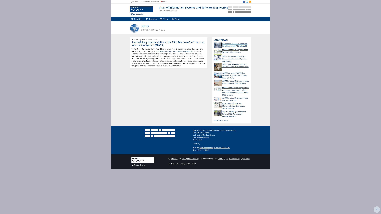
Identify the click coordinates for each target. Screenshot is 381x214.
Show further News (221, 120)
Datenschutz (234, 158)
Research (153, 19)
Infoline (174, 158)
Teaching (138, 19)
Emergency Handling (190, 158)
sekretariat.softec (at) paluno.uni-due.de (215, 148)
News (177, 19)
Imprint (246, 158)
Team (165, 19)
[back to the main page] (239, 10)
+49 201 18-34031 (202, 150)
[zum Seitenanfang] (377, 209)
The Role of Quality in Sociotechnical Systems (173, 51)
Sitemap (221, 158)
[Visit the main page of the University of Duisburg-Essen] (141, 10)
